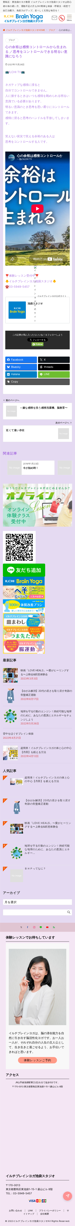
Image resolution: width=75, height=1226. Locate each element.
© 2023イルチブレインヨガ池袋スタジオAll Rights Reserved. (37, 1221)
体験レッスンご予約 (37, 1060)
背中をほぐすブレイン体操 (18, 733)
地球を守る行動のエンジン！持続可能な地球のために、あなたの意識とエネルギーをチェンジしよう (46, 715)
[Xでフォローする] (21, 927)
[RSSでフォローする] (54, 927)
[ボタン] (54, 19)
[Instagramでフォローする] (34, 927)
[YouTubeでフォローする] (47, 927)
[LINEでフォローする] (41, 927)
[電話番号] (62, 18)
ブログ (11, 40)
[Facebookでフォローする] (28, 927)
